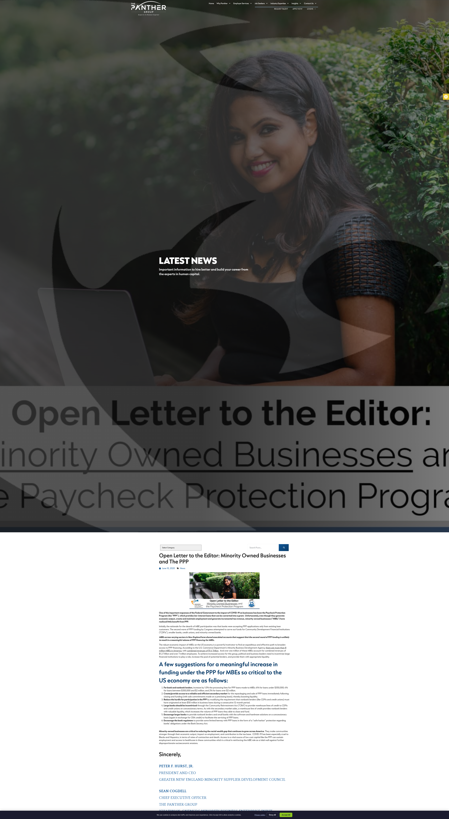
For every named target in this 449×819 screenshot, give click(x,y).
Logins (312, 9)
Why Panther (224, 4)
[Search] (284, 547)
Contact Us (311, 4)
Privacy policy (260, 815)
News (182, 568)
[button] (446, 97)
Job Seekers (262, 4)
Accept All (286, 814)
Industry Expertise (280, 4)
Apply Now (299, 9)
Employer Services (243, 4)
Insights (297, 4)
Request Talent (282, 9)
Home (212, 4)
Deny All (272, 814)
